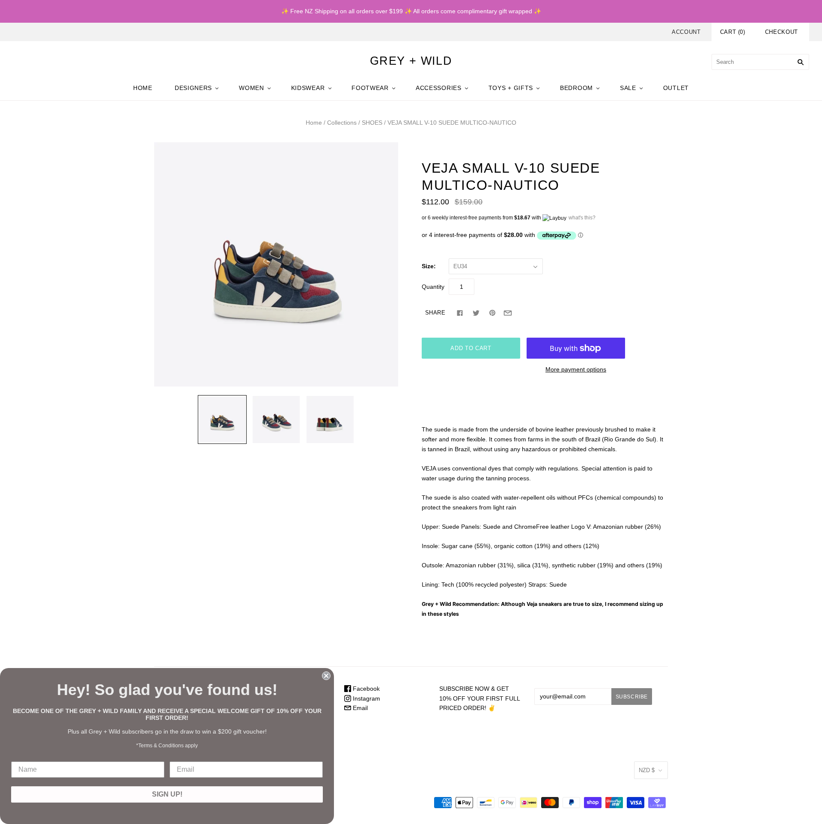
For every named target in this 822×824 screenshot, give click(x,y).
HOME (142, 87)
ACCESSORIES (439, 87)
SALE (628, 87)
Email (359, 707)
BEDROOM (576, 87)
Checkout (781, 32)
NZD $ (647, 770)
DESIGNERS (193, 87)
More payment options (575, 369)
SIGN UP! (167, 794)
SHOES (372, 122)
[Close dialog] (326, 675)
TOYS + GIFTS (510, 87)
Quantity (433, 286)
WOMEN (251, 87)
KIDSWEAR (308, 87)
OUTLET (676, 87)
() (732, 32)
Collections (342, 122)
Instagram (365, 698)
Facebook (365, 688)
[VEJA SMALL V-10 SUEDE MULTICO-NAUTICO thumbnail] (222, 419)
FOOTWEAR (370, 87)
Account (686, 32)
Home (314, 122)
